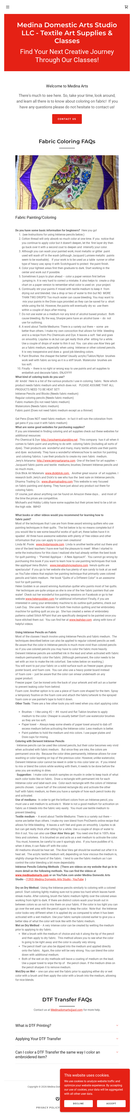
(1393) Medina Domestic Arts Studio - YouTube (55, 879)
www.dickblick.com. (57, 473)
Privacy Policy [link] (48, 1107)
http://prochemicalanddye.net (59, 439)
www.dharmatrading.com (57, 481)
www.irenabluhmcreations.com (69, 565)
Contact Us (67, 119)
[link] (67, 42)
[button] (7, 6)
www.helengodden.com (39, 598)
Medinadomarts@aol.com (67, 1010)
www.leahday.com (80, 619)
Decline (78, 1103)
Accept (111, 1103)
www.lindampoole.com (50, 544)
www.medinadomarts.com (32, 875)
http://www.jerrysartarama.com (56, 460)
